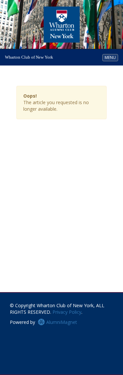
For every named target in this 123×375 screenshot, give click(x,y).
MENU (111, 57)
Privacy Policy (66, 312)
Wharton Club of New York (29, 57)
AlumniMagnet (61, 322)
